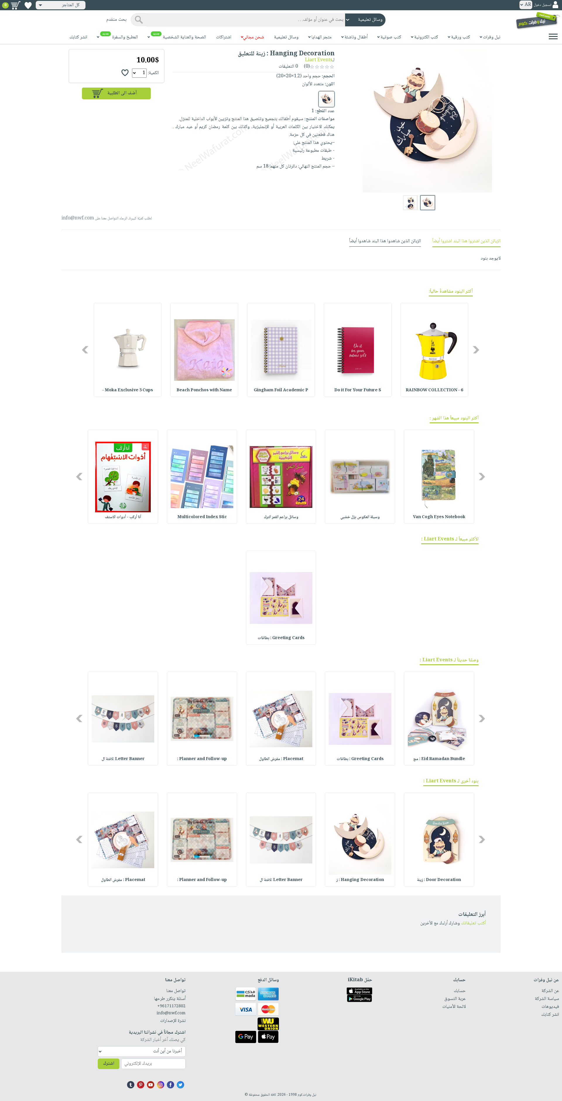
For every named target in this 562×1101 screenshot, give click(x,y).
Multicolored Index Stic (202, 517)
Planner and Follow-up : (202, 759)
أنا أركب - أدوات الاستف (123, 517)
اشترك (108, 1064)
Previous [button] (476, 350)
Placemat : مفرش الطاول (281, 759)
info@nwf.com (77, 218)
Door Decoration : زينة (439, 880)
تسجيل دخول (542, 5)
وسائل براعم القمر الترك (281, 517)
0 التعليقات (289, 67)
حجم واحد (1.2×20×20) (298, 76)
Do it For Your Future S (357, 390)
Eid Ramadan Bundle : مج (439, 759)
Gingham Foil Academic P (281, 390)
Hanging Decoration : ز (360, 880)
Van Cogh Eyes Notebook (439, 517)
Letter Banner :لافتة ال (123, 759)
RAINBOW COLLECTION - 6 (434, 390)
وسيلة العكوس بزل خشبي (360, 517)
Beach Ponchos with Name (204, 390)
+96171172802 (171, 1006)
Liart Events (318, 60)
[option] (434, 350)
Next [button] (85, 350)
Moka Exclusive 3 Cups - (127, 390)
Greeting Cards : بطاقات (281, 638)
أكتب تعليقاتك (473, 923)
